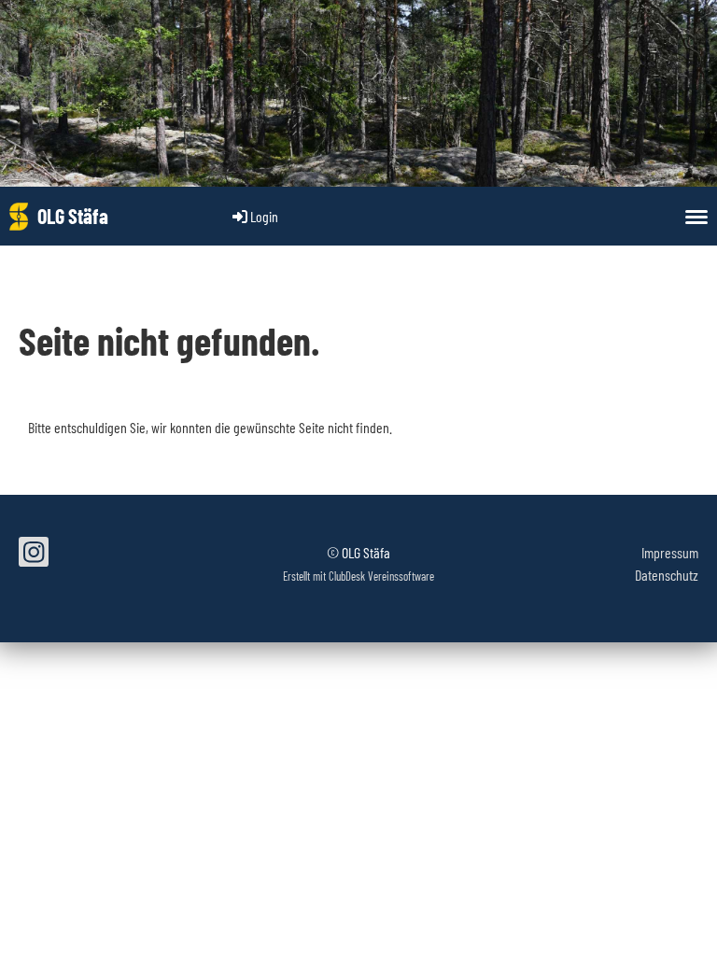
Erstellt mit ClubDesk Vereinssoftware (358, 576)
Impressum (669, 552)
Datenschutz (666, 574)
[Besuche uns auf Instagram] (34, 554)
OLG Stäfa (72, 216)
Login (264, 216)
